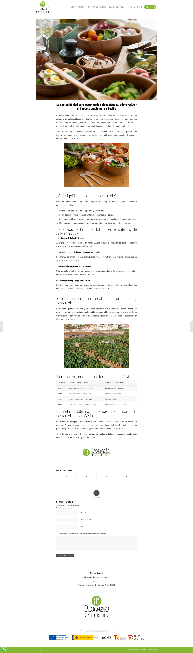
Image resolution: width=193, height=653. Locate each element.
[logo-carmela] (43, 7)
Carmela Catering (96, 573)
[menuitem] (78, 7)
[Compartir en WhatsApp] (107, 476)
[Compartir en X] (87, 476)
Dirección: (96, 582)
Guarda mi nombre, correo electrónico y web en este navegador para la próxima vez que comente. (83, 533)
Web (82, 526)
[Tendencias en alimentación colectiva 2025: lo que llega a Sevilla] (191, 326)
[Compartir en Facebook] (66, 476)
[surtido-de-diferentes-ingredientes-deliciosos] (96, 59)
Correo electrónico (86, 519)
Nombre (83, 512)
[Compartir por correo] (127, 476)
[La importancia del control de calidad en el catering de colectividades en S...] (1, 326)
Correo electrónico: (86, 577)
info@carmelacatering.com (103, 577)
